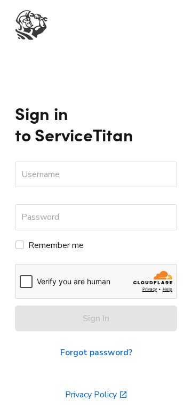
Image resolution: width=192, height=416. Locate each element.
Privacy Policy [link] (91, 394)
